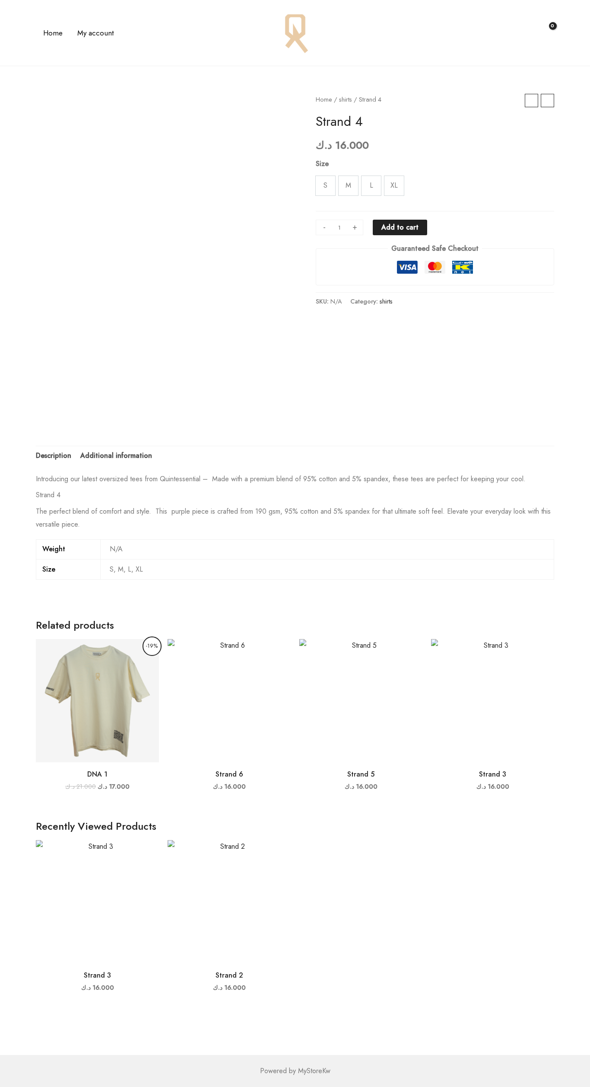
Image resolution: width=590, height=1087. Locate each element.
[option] (325, 185)
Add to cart (400, 227)
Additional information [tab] (116, 455)
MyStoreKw (314, 1071)
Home (324, 99)
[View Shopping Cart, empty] (547, 33)
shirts (345, 99)
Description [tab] (53, 455)
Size (322, 164)
